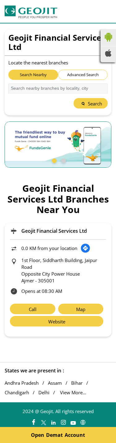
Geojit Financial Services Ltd (54, 231)
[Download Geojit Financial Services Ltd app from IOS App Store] (108, 55)
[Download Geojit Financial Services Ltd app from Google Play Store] (108, 43)
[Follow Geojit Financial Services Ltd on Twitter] (43, 420)
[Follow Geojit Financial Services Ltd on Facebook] (33, 420)
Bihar (77, 383)
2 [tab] (62, 160)
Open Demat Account (58, 435)
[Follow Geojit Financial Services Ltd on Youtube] (73, 420)
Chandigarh (17, 392)
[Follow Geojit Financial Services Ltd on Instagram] (63, 420)
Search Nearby (33, 74)
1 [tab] (53, 160)
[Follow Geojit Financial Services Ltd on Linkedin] (53, 420)
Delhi (43, 392)
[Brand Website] (83, 420)
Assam (55, 383)
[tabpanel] (58, 144)
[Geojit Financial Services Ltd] (31, 12)
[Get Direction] (85, 248)
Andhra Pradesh (22, 383)
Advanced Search (83, 74)
